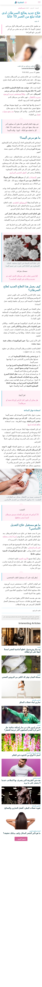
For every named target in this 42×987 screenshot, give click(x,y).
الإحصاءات (32, 177)
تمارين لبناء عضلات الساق (29, 702)
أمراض (32, 8)
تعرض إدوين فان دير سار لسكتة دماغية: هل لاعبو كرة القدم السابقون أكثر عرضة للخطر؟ (22, 728)
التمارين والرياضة (36, 700)
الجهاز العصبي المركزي (18, 173)
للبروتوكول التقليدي (20, 203)
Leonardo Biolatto (28, 68)
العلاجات (27, 8)
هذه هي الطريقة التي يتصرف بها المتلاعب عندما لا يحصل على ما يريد (21, 781)
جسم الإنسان (21, 8)
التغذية (38, 675)
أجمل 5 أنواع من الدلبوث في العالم (26, 755)
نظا (39, 424)
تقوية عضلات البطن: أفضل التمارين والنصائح (22, 808)
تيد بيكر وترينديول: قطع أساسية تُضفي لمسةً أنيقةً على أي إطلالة (22, 650)
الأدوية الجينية (23, 559)
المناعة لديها (32, 424)
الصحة (37, 8)
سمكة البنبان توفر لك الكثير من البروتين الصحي (21, 677)
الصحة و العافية (36, 778)
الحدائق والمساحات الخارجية (33, 753)
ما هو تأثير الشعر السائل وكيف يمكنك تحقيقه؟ (21, 833)
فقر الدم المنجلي (34, 547)
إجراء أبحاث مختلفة (10, 536)
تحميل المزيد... (21, 839)
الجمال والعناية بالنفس (34, 831)
